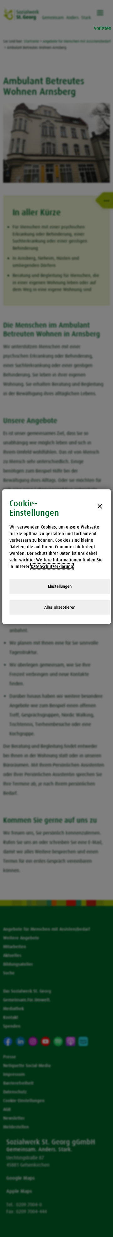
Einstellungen (60, 586)
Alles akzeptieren (59, 607)
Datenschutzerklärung (52, 566)
